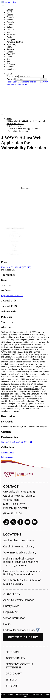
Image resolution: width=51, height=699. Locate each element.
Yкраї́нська (12, 69)
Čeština (10, 15)
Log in (43, 79)
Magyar (10, 32)
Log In (9, 73)
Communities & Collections (18, 121)
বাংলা (8, 59)
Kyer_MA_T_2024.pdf (16, 267)
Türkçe (10, 52)
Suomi (9, 47)
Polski (9, 37)
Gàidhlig (10, 24)
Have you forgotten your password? (27, 83)
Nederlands (11, 34)
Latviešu (10, 29)
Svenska (10, 49)
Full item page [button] (7, 457)
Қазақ (9, 56)
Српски (10, 66)
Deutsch (10, 17)
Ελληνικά (11, 64)
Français (10, 22)
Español (10, 19)
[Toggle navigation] (2, 114)
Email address (12, 76)
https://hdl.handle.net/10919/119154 (16, 442)
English (10, 10)
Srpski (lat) (11, 44)
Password (11, 79)
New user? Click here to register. (22, 82)
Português (11, 39)
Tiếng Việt (11, 54)
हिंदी (8, 61)
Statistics (10, 126)
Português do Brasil (15, 42)
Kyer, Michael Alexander (12, 295)
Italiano (10, 27)
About (9, 118)
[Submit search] (3, 5)
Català (9, 12)
